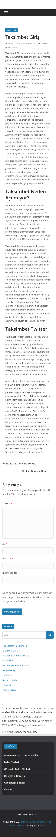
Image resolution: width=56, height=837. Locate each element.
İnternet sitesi (10, 572)
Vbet (19, 814)
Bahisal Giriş (8, 670)
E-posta (7, 558)
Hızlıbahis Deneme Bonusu (21, 463)
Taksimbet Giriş (10, 650)
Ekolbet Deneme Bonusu (36, 471)
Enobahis (7, 675)
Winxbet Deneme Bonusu (15, 665)
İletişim (8, 789)
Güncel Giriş (11, 30)
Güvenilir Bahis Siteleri (17, 769)
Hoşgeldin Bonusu (14, 776)
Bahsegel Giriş (9, 680)
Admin (26, 43)
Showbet (6, 685)
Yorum (7, 503)
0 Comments (13, 47)
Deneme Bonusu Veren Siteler (21, 755)
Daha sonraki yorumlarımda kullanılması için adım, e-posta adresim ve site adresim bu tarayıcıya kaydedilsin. (27, 597)
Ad (4, 544)
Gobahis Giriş (9, 690)
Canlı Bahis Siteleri (14, 782)
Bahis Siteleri (11, 762)
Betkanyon (7, 660)
